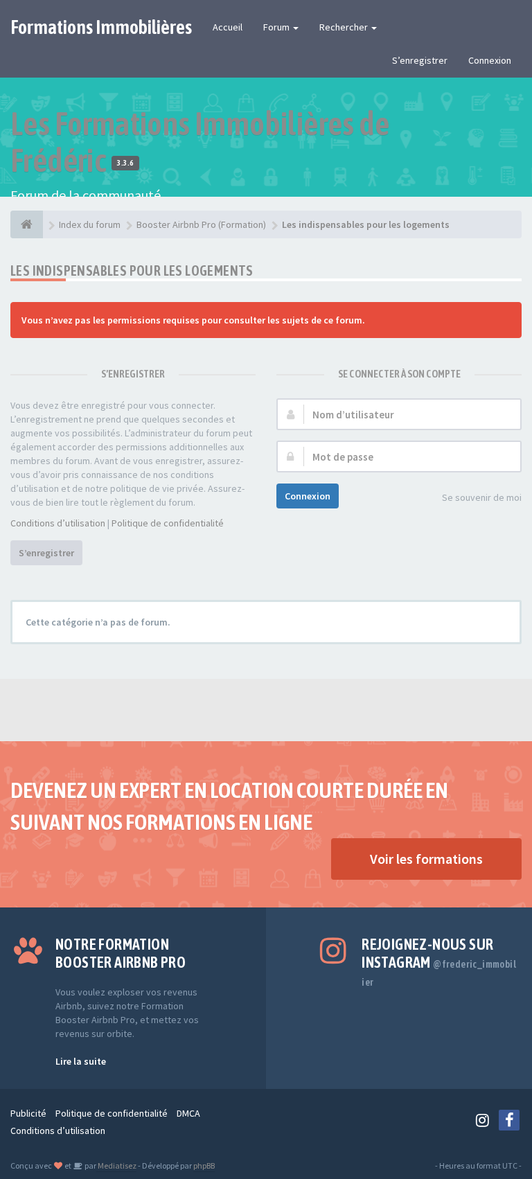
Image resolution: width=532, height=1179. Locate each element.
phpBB (204, 1165)
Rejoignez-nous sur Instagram (439, 961)
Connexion (489, 60)
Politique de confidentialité (168, 523)
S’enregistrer (419, 60)
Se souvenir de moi (482, 497)
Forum (277, 27)
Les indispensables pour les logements (132, 270)
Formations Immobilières (101, 27)
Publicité (28, 1113)
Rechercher (344, 27)
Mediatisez (116, 1165)
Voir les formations (426, 858)
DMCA (188, 1113)
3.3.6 (125, 163)
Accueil (227, 27)
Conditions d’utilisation (57, 523)
